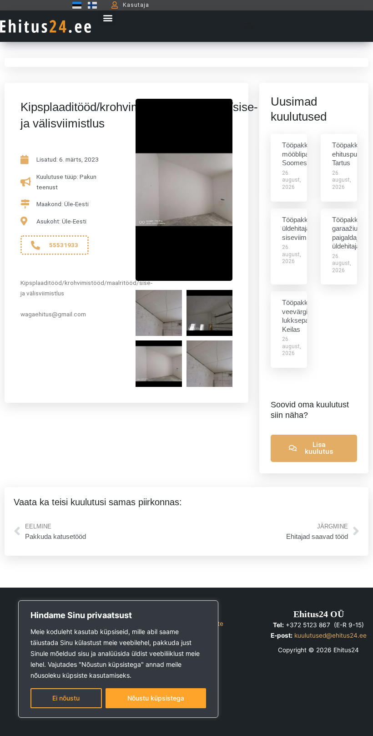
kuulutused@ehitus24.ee (330, 635)
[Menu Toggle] (248, 25)
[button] (107, 17)
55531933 (63, 245)
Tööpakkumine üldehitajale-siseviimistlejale (305, 228)
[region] (118, 659)
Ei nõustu (66, 698)
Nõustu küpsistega (155, 698)
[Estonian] (74, 5)
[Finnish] (90, 5)
